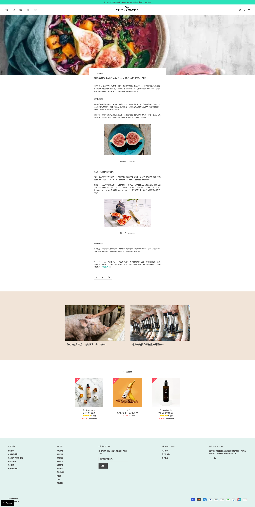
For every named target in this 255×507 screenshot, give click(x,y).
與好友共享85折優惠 (15, 458)
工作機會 (165, 458)
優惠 (20, 10)
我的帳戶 (11, 451)
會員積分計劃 (13, 454)
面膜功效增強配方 (89, 413)
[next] (190, 399)
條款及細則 (61, 472)
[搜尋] (245, 10)
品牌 (27, 10)
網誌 (35, 10)
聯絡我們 (60, 451)
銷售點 (59, 476)
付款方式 (60, 458)
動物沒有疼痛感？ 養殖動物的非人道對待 (87, 344)
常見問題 (60, 454)
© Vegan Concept (13, 499)
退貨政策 (60, 465)
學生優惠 (11, 465)
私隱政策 (60, 469)
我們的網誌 (166, 454)
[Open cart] (249, 10)
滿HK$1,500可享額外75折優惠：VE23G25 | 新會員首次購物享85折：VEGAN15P (127, 2)
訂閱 (103, 466)
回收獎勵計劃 (13, 469)
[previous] (65, 399)
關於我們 (165, 451)
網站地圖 (60, 483)
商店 (13, 10)
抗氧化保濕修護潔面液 (165, 413)
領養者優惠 (12, 461)
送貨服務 (60, 461)
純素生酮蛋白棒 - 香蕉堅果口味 (127, 413)
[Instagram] (215, 458)
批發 (58, 479)
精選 (6, 10)
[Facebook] (210, 458)
